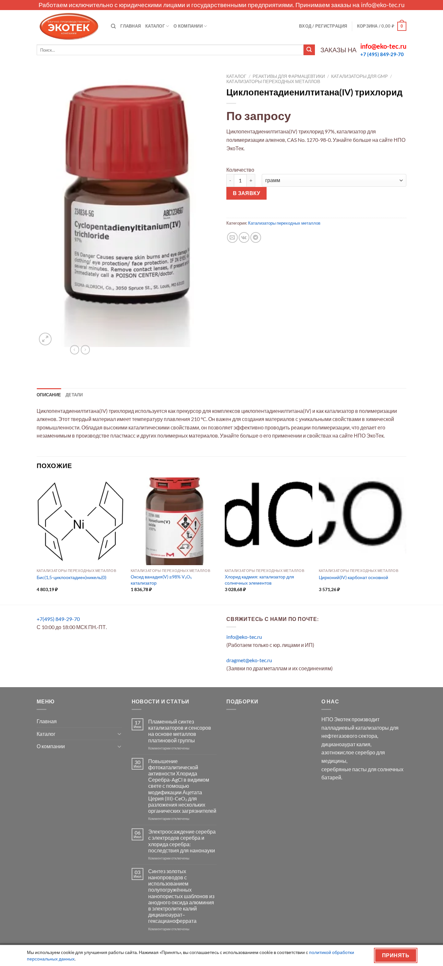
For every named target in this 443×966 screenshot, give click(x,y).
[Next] (406, 540)
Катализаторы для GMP (359, 76)
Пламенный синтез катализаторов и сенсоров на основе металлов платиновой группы (179, 730)
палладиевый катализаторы (355, 727)
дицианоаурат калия (345, 744)
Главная (130, 26)
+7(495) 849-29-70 (58, 619)
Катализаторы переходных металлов (273, 81)
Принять (395, 955)
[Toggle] (119, 733)
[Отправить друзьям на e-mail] (232, 237)
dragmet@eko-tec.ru (249, 660)
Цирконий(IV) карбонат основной (353, 577)
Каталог (155, 26)
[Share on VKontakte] (244, 237)
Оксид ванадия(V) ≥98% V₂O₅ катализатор (161, 580)
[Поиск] (113, 26)
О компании (188, 26)
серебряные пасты (344, 769)
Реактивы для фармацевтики (289, 76)
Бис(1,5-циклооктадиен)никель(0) (71, 577)
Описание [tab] (49, 394)
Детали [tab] (74, 394)
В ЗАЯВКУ (246, 193)
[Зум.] (45, 339)
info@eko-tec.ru (383, 4)
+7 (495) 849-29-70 (382, 54)
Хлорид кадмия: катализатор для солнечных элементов (259, 580)
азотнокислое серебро (348, 752)
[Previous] (37, 540)
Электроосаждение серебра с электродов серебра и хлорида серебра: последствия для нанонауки (182, 840)
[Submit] (309, 50)
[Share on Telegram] (255, 237)
